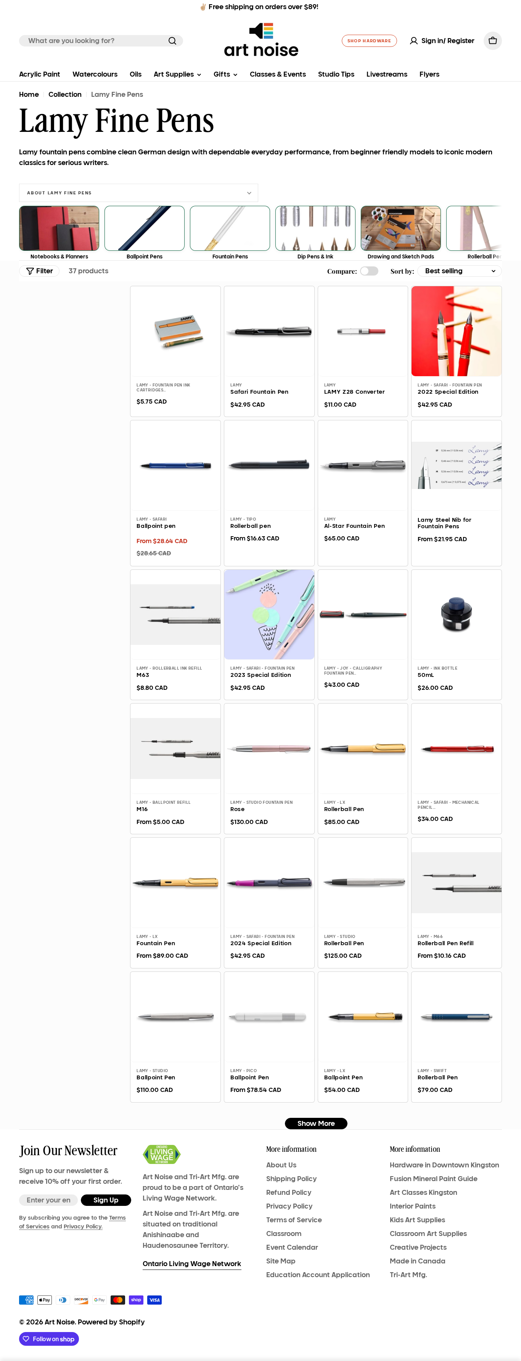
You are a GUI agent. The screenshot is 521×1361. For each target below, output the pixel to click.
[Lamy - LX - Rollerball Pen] (363, 749)
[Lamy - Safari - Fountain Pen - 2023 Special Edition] (269, 615)
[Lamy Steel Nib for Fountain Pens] (457, 465)
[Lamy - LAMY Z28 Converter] (363, 331)
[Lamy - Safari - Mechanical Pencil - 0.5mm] (457, 749)
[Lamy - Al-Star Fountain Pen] (363, 465)
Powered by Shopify (111, 1322)
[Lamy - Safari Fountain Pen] (269, 331)
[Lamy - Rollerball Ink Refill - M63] (175, 615)
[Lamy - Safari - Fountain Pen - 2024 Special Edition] (269, 883)
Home (29, 94)
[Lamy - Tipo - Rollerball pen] (269, 465)
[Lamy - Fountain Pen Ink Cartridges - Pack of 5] (175, 331)
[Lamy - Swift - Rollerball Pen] (457, 1017)
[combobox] (101, 40)
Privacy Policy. (83, 1226)
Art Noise (60, 1322)
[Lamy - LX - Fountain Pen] (175, 883)
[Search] (172, 40)
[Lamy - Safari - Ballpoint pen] (175, 465)
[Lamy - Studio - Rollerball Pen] (363, 883)
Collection (65, 94)
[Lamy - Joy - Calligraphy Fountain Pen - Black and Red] (363, 615)
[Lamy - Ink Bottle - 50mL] (457, 615)
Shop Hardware (369, 40)
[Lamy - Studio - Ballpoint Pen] (175, 1017)
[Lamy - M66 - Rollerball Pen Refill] (457, 883)
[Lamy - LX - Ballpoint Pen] (363, 1017)
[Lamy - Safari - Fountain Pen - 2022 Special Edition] (457, 331)
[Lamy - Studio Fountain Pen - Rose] (269, 749)
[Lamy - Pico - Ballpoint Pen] (269, 1017)
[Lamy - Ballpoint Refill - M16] (175, 749)
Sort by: (402, 271)
